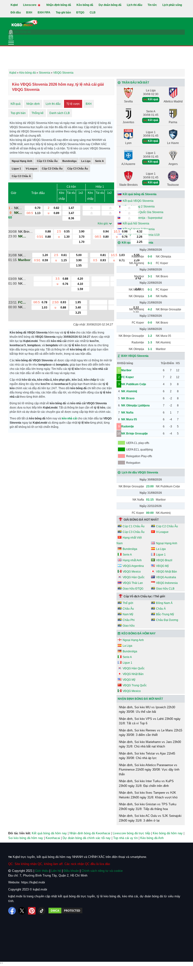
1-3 (150, 342)
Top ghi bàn (63, 12)
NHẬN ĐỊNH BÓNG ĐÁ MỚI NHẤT (140, 698)
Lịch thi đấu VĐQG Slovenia (140, 472)
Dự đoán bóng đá (110, 5)
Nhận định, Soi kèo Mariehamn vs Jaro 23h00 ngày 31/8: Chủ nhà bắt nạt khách (150, 744)
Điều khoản (71, 871)
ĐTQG (80, 12)
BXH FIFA (44, 12)
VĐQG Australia (166, 577)
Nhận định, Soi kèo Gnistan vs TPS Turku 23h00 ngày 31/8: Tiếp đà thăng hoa (147, 806)
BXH (29, 12)
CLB (93, 12)
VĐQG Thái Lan (133, 583)
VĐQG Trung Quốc (135, 685)
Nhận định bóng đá (58, 5)
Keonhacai (53, 838)
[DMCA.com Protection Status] (65, 911)
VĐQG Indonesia (167, 583)
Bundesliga (69, 161)
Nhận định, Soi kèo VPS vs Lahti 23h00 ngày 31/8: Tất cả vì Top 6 (150, 721)
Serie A (99, 161)
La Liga (85, 161)
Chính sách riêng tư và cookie (102, 871)
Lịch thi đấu (134, 5)
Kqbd (14, 5)
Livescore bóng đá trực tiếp (131, 833)
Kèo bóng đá (84, 5)
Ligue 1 (16, 168)
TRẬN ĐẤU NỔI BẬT (135, 82)
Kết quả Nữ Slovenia (136, 223)
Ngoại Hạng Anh (22, 161)
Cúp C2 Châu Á (21, 176)
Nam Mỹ (128, 614)
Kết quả (15, 103)
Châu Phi (129, 620)
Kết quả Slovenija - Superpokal (142, 217)
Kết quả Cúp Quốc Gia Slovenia (143, 212)
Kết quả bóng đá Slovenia (140, 194)
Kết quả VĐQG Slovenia (138, 200)
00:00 (150, 513)
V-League (31, 168)
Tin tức (152, 5)
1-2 (150, 335)
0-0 (150, 256)
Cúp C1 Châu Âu (47, 161)
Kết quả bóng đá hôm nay (49, 833)
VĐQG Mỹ (162, 566)
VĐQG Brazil (164, 560)
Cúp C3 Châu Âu (77, 168)
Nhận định (33, 103)
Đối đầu (16, 12)
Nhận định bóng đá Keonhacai (89, 833)
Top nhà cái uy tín (125, 838)
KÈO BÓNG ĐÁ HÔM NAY (138, 633)
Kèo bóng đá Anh (152, 838)
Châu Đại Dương (167, 620)
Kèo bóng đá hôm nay (168, 833)
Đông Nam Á (164, 603)
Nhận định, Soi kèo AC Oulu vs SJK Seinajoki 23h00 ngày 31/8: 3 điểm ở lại (150, 818)
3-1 (150, 276)
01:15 (150, 499)
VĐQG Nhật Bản (166, 571)
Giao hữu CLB (165, 588)
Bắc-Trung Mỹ (165, 614)
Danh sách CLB (59, 113)
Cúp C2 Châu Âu (52, 168)
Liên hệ (56, 871)
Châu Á (161, 608)
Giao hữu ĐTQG (133, 588)
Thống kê (38, 113)
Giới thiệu (41, 871)
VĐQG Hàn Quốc (134, 577)
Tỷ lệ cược (73, 103)
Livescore (30, 5)
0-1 (150, 263)
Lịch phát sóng (172, 5)
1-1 (150, 349)
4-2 (150, 309)
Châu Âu (128, 608)
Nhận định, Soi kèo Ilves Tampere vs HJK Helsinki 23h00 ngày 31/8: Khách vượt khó (148, 795)
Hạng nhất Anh (132, 560)
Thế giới (128, 603)
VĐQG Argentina (133, 566)
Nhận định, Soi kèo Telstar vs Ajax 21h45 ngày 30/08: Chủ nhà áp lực (147, 756)
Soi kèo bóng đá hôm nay (25, 838)
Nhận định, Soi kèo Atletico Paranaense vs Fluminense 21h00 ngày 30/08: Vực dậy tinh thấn (149, 769)
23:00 (150, 486)
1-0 (150, 296)
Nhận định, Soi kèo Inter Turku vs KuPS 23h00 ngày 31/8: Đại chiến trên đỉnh (146, 783)
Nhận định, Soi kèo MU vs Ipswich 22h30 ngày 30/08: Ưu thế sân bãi (147, 709)
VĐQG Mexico (132, 571)
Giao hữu (129, 625)
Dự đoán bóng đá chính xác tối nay (87, 838)
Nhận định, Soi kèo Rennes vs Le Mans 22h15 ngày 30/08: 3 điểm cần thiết (150, 733)
